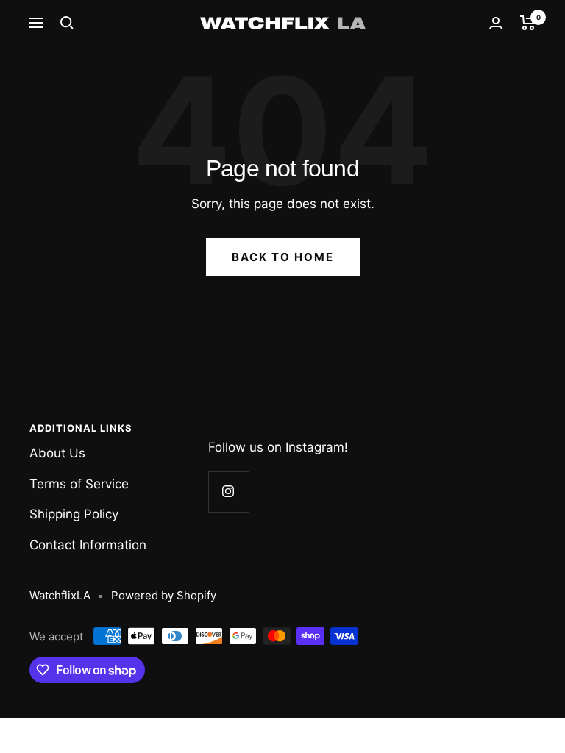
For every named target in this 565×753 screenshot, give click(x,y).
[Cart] (528, 22)
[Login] (495, 23)
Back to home (283, 257)
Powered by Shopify (163, 595)
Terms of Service (79, 484)
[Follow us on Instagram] (228, 491)
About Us (57, 453)
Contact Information (87, 545)
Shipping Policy (73, 514)
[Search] (67, 22)
